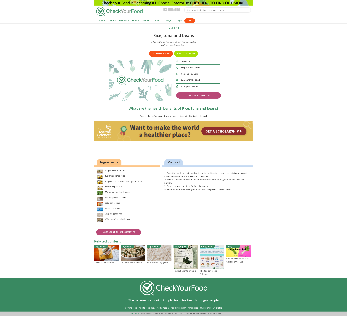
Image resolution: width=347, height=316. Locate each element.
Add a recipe (163, 307)
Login (179, 20)
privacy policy (134, 313)
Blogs (168, 20)
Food (134, 20)
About (157, 20)
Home (102, 20)
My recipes (193, 307)
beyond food (131, 307)
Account (123, 20)
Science (145, 20)
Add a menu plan (178, 307)
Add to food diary (161, 53)
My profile (217, 307)
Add (112, 20)
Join (190, 20)
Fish (177, 28)
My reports (205, 307)
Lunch (170, 28)
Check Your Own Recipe (199, 95)
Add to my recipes (186, 53)
